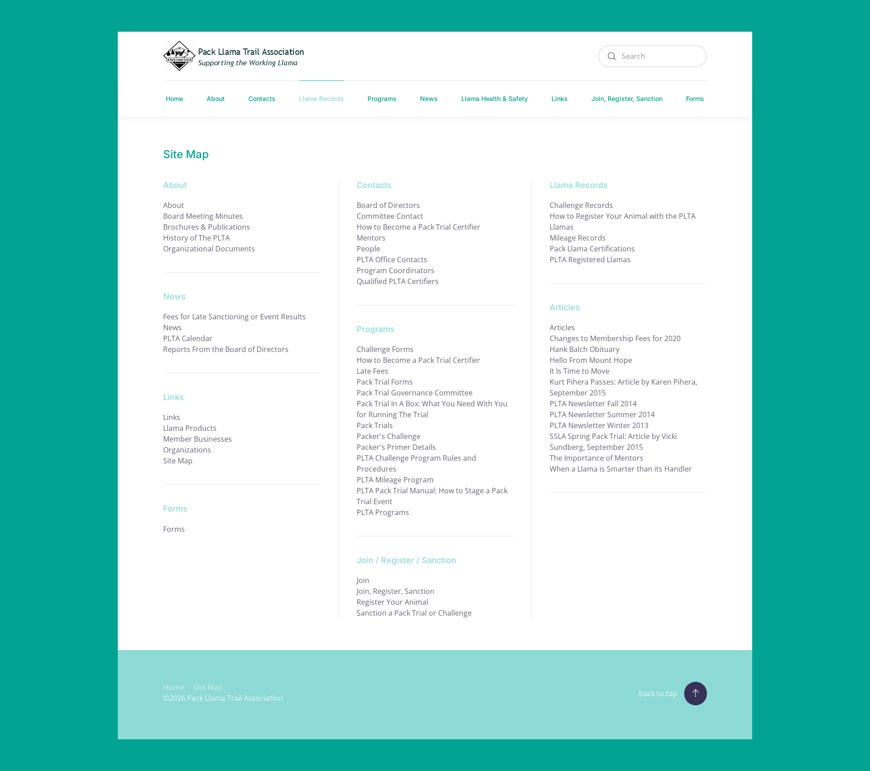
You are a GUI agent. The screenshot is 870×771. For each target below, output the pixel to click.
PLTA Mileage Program (395, 480)
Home (174, 98)
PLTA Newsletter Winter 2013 (599, 425)
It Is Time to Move (579, 371)
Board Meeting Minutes (203, 216)
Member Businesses (197, 439)
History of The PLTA (196, 238)
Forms (695, 98)
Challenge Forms (385, 349)
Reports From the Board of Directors (226, 349)
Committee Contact (390, 216)
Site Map (178, 461)
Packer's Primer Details (396, 447)
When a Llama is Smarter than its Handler (621, 469)
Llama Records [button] (321, 98)
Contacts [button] (262, 98)
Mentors (371, 238)
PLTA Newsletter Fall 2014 (593, 404)
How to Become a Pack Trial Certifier (418, 227)
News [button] (429, 98)
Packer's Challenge (388, 436)
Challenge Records (581, 205)
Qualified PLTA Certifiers (398, 281)
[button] (695, 693)
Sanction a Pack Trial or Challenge (414, 613)
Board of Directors (388, 205)
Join (363, 580)
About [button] (216, 98)
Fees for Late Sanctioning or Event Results (234, 317)
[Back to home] (236, 56)
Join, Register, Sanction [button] (626, 98)
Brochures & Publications (206, 227)
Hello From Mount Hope (591, 360)
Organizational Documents (209, 249)
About (173, 205)
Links (559, 98)
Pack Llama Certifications (592, 249)
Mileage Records (578, 238)
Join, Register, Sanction (396, 591)
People (368, 249)
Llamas (562, 227)
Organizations (187, 450)
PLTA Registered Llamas (590, 260)
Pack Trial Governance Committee (415, 393)
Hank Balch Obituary (584, 349)
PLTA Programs (383, 512)
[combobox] (652, 56)
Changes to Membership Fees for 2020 (615, 338)
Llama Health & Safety (494, 98)
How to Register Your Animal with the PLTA (623, 216)
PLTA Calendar (188, 338)
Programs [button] (381, 98)
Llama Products (190, 428)
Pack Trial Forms (385, 382)
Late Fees (372, 371)
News (172, 327)
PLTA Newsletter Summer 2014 (602, 414)
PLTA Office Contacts (392, 260)
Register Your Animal (392, 602)
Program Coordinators (396, 270)
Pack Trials (375, 425)
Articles (562, 327)
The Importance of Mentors (596, 458)
